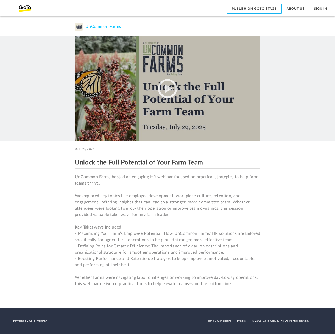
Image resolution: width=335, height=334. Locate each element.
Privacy (241, 321)
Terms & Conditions (218, 321)
